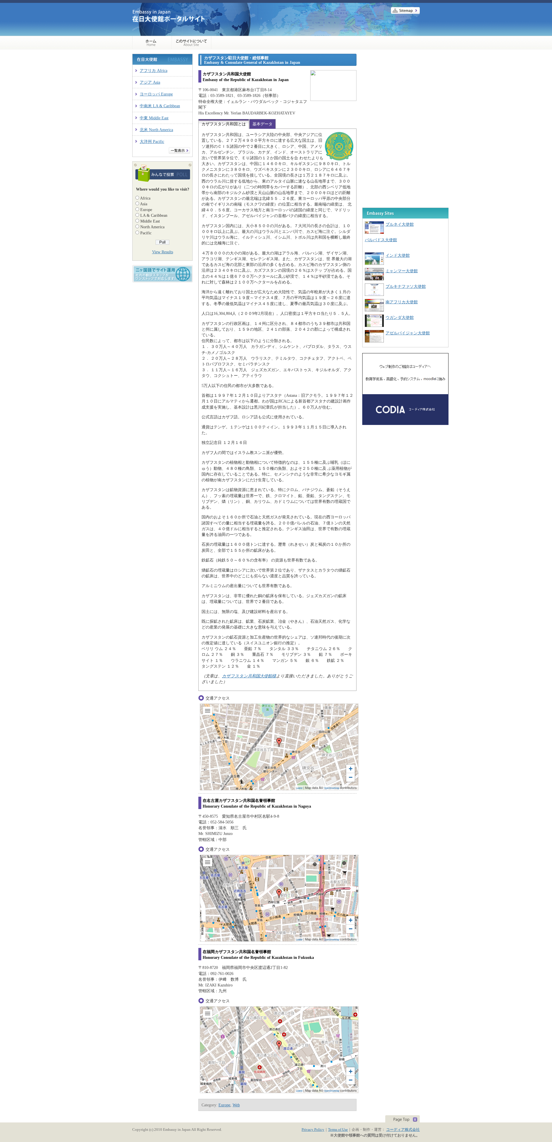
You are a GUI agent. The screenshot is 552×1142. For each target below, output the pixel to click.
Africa (145, 198)
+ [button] (350, 768)
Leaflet (299, 788)
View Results (162, 252)
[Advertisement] (405, 90)
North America (152, 227)
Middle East (150, 221)
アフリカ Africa (153, 70)
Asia (143, 204)
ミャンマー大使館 (402, 271)
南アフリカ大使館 (402, 302)
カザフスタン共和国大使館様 (249, 676)
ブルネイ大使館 (400, 224)
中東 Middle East (154, 118)
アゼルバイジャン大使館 (408, 333)
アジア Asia (150, 82)
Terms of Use (338, 1129)
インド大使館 (398, 255)
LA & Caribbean (153, 215)
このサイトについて (191, 42)
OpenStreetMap (331, 788)
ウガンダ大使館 (400, 317)
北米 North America (156, 129)
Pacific (146, 233)
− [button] (350, 777)
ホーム (152, 42)
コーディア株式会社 (403, 1129)
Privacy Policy (313, 1129)
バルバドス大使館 (381, 239)
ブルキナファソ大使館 (406, 286)
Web (236, 1105)
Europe (146, 209)
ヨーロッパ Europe (156, 94)
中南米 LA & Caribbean (160, 106)
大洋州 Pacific (152, 141)
